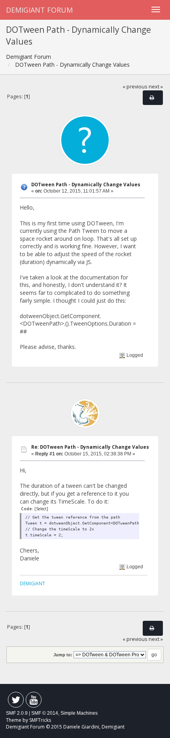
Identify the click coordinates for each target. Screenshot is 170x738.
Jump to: (62, 654)
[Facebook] (16, 701)
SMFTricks (40, 720)
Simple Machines (79, 713)
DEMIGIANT (32, 583)
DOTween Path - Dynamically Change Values (85, 184)
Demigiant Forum (39, 10)
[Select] (41, 508)
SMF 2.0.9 (17, 713)
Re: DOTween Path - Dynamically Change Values (90, 447)
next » (156, 86)
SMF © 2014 (44, 713)
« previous (135, 86)
